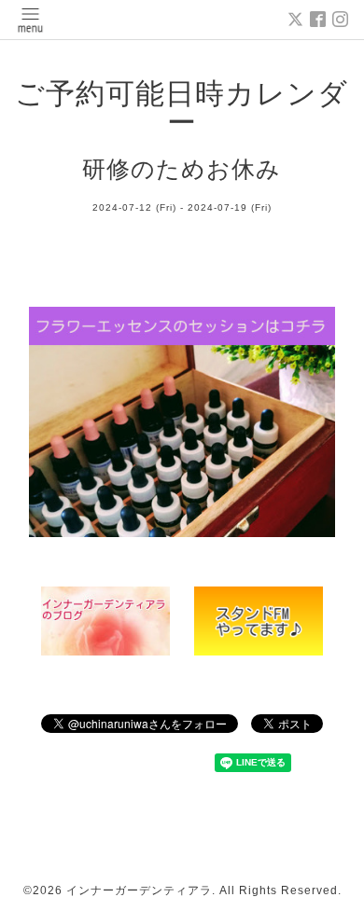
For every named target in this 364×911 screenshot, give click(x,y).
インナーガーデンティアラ (139, 890)
